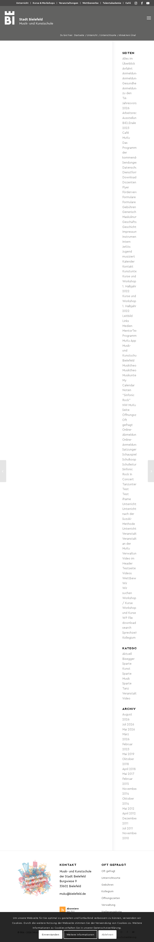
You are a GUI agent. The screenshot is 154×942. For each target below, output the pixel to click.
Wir (124, 583)
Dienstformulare (133, 172)
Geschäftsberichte (135, 222)
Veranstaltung (132, 693)
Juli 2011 (127, 828)
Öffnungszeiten (133, 415)
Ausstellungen (132, 118)
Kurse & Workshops (44, 3)
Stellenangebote (111, 911)
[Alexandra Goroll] (151, 471)
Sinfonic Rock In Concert (128, 474)
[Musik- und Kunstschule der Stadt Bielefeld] (29, 18)
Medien (127, 326)
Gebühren (129, 207)
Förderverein (131, 192)
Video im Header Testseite (129, 563)
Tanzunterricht (132, 484)
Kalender (128, 261)
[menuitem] (22, 3)
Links (125, 321)
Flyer (125, 187)
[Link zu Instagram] (136, 3)
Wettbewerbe (90, 3)
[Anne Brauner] (3, 471)
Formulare (129, 197)
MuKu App (129, 340)
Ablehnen (107, 934)
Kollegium (129, 637)
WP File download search (129, 622)
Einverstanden (50, 934)
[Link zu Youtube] (148, 3)
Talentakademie (112, 3)
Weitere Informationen (80, 934)
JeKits (126, 246)
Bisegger (128, 658)
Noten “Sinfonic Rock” (128, 395)
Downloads (130, 177)
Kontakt (127, 266)
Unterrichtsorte (133, 528)
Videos (127, 573)
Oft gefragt (108, 870)
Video (126, 698)
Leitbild (127, 316)
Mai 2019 (128, 754)
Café (128, 3)
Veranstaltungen (68, 3)
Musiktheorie (131, 365)
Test (125, 489)
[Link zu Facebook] (142, 3)
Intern (126, 241)
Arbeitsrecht (131, 113)
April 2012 (129, 813)
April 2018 (129, 769)
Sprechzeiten (131, 632)
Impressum (129, 231)
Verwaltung (130, 553)
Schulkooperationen (135, 459)
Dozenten (129, 182)
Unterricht (22, 3)
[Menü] (149, 18)
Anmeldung (130, 73)
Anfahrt (127, 68)
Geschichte (130, 227)
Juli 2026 (128, 724)
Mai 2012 (128, 808)
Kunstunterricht (133, 271)
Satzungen (129, 449)
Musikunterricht (132, 375)
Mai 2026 (128, 729)
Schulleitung (130, 464)
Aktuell (127, 653)
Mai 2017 (128, 773)
